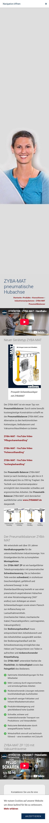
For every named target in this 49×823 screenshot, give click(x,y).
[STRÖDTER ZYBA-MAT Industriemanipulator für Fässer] (40, 515)
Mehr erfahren (11, 808)
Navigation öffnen (11, 3)
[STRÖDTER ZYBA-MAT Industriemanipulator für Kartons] (30, 515)
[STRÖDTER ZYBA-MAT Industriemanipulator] (9, 515)
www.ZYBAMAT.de (32, 500)
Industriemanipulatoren (24, 301)
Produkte (27, 298)
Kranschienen (38, 298)
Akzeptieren (33, 816)
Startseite (17, 298)
